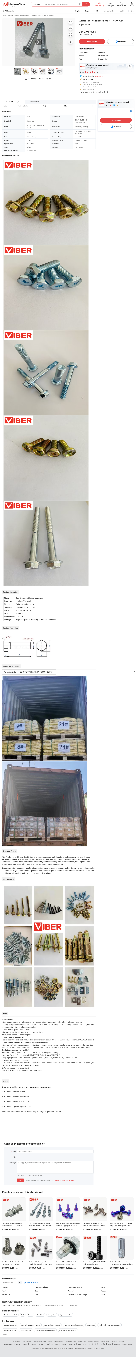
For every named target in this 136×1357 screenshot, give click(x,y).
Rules (132, 11)
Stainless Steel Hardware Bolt (45, 1330)
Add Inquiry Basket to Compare (39, 78)
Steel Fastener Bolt (10, 1330)
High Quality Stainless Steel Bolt (109, 1325)
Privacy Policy (100, 1348)
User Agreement (79, 1348)
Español (25, 1344)
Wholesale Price (71, 1341)
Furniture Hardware (41, 1287)
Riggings (5, 1287)
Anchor (70, 1291)
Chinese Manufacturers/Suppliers (42, 1341)
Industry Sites (82, 1341)
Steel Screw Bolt (26, 1330)
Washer (103, 1291)
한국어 (85, 1344)
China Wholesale (59, 1341)
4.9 (107, 105)
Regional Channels (93, 1341)
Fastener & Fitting (36, 15)
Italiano (57, 1344)
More (4, 1334)
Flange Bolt (52, 1315)
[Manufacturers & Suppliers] (13, 4)
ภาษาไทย (102, 1344)
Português (33, 1344)
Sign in (132, 6)
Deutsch (64, 1344)
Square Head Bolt (66, 1315)
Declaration (90, 1348)
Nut (3, 1291)
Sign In (82, 92)
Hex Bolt (51, 15)
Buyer (87, 11)
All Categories (9, 11)
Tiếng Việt (117, 1344)
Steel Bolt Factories (10, 1325)
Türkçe (109, 1344)
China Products (26, 1341)
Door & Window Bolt (10, 1315)
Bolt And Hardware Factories (30, 1325)
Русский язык (49, 1344)
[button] (88, 106)
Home (4, 15)
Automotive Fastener (75, 1287)
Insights (121, 1341)
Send (20, 1180)
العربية (79, 1344)
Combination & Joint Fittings (77, 1295)
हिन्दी (96, 1344)
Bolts (45, 15)
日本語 (91, 1344)
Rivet (36, 1295)
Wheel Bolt (40, 1315)
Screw (37, 1291)
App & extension (109, 11)
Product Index (105, 1341)
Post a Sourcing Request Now (63, 1180)
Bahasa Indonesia (127, 1344)
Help (97, 11)
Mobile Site (114, 1341)
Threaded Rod (6, 1295)
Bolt (102, 1287)
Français (40, 1344)
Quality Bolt (91, 1325)
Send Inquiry (92, 42)
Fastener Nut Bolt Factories (73, 1325)
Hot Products (16, 1341)
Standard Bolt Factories (52, 1325)
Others (103, 1295)
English (18, 1344)
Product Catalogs (32, 1283)
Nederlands (72, 1344)
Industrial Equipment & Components (18, 15)
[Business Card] (131, 111)
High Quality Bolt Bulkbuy (67, 1330)
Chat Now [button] (122, 42)
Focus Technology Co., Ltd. (54, 1348)
